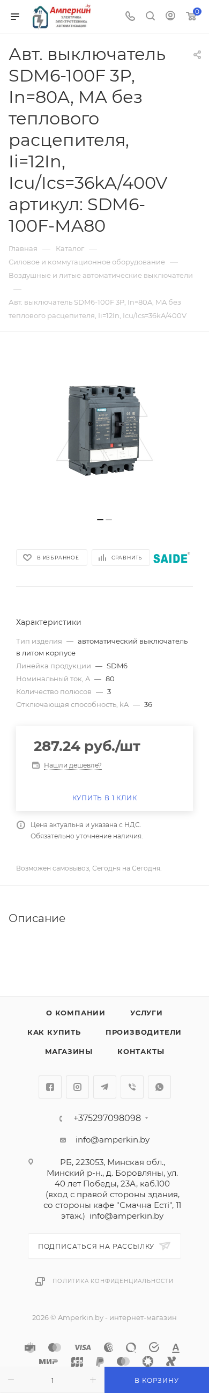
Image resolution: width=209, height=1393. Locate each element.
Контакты (140, 1051)
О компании (76, 1012)
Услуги (146, 1012)
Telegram (104, 1087)
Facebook (50, 1087)
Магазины (69, 1051)
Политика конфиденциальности (113, 1281)
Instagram (77, 1087)
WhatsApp (159, 1087)
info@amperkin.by (113, 1139)
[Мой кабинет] (170, 17)
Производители (144, 1032)
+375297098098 (107, 1118)
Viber (132, 1087)
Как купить (54, 1032)
